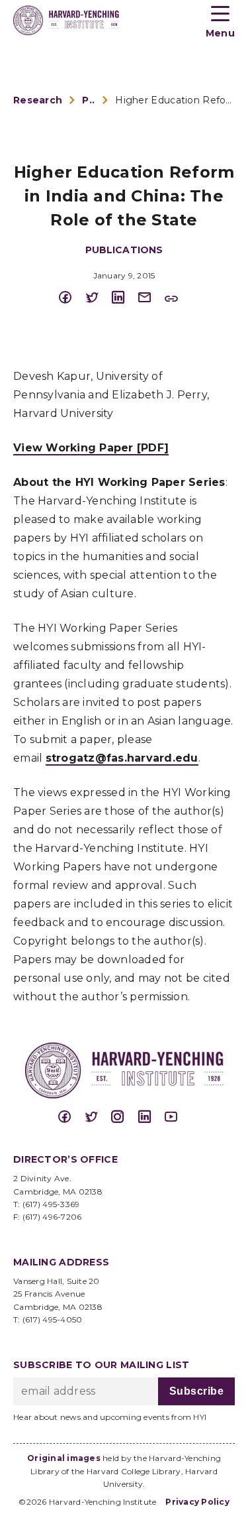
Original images (64, 1458)
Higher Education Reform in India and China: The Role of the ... (175, 100)
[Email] (151, 298)
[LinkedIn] (124, 298)
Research (37, 100)
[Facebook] (71, 298)
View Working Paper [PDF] (91, 447)
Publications (88, 100)
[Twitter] (98, 298)
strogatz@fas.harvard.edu (122, 758)
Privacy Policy (197, 1502)
